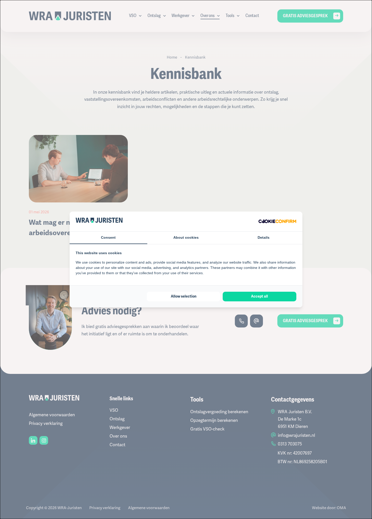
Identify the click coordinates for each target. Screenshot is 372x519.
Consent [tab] (108, 237)
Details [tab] (264, 237)
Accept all (259, 296)
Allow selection (183, 296)
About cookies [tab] (186, 237)
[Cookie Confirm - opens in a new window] (277, 221)
